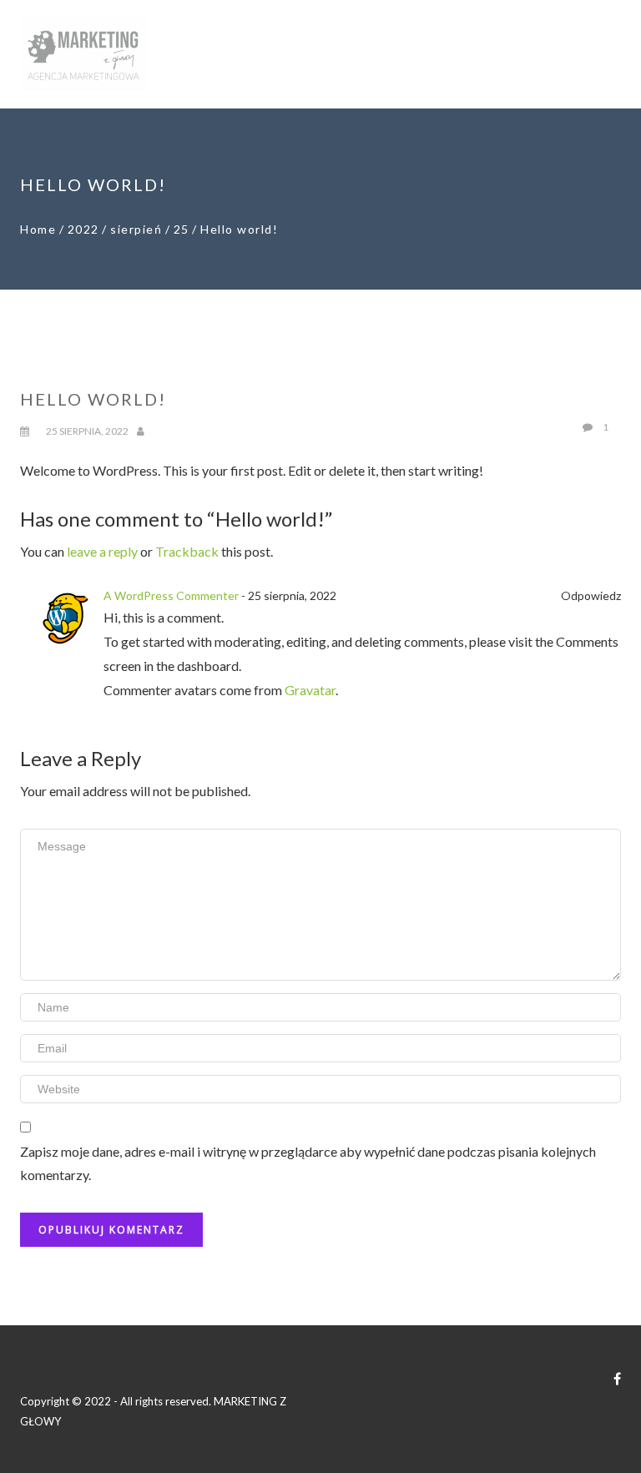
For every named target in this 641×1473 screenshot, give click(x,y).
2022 (83, 229)
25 (181, 229)
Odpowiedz (591, 595)
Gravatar (310, 690)
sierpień (136, 229)
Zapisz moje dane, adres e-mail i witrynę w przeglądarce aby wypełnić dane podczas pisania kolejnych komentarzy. (308, 1163)
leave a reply (102, 551)
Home (38, 229)
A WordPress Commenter (171, 595)
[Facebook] (617, 1378)
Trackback (187, 551)
